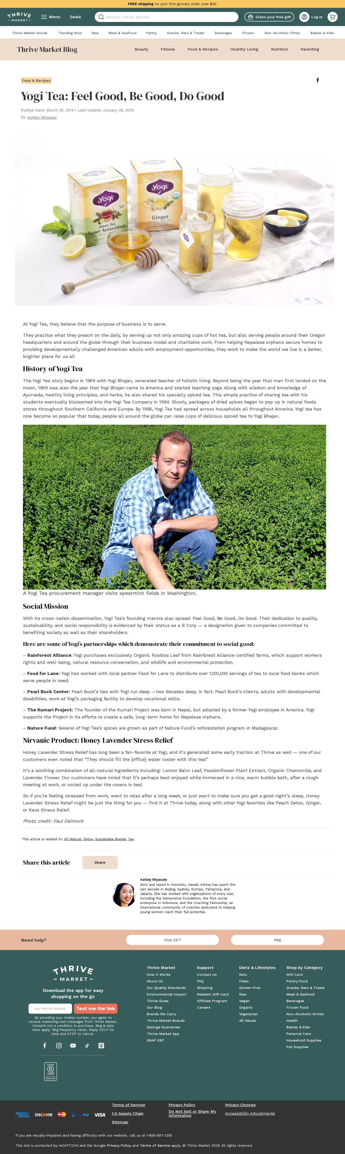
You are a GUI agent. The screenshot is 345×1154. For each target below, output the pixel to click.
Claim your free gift (273, 17)
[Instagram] (59, 1045)
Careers (203, 1007)
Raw (243, 994)
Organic (246, 1007)
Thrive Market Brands (166, 1021)
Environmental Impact (166, 994)
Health (292, 1021)
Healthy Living (244, 49)
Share (100, 862)
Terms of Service (128, 1105)
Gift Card (294, 974)
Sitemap (120, 1122)
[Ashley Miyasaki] (124, 895)
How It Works (158, 974)
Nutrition (279, 49)
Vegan (244, 1001)
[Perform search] (100, 17)
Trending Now (70, 33)
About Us (155, 981)
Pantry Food (297, 981)
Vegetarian (248, 1014)
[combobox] (166, 17)
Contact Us (207, 974)
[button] (333, 17)
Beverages (223, 33)
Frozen (248, 33)
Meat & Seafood (122, 33)
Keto (243, 974)
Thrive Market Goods (29, 33)
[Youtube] (73, 1045)
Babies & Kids (322, 33)
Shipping (205, 988)
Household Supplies (303, 1040)
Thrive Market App (163, 1034)
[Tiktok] (87, 1045)
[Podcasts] (101, 1045)
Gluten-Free (249, 988)
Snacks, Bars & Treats (185, 33)
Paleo (244, 981)
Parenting (310, 49)
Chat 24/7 (172, 940)
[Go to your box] (333, 17)
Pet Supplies (297, 1047)
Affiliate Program (212, 1001)
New (95, 33)
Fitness (168, 49)
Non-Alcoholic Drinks (282, 33)
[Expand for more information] (221, 4)
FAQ (277, 940)
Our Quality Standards (166, 988)
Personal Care (298, 1034)
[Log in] (304, 17)
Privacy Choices (240, 1105)
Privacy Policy (181, 1105)
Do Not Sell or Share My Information (192, 1114)
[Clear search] (236, 17)
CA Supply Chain (127, 1114)
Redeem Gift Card (213, 994)
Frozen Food (297, 1007)
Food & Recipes (202, 49)
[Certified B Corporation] (51, 1071)
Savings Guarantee (163, 1027)
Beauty (141, 49)
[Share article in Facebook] (321, 80)
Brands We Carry (161, 1014)
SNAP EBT (155, 1040)
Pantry (151, 33)
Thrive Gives (157, 1001)
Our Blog (154, 1007)
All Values (247, 1021)
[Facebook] (45, 1045)
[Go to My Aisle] (19, 17)
